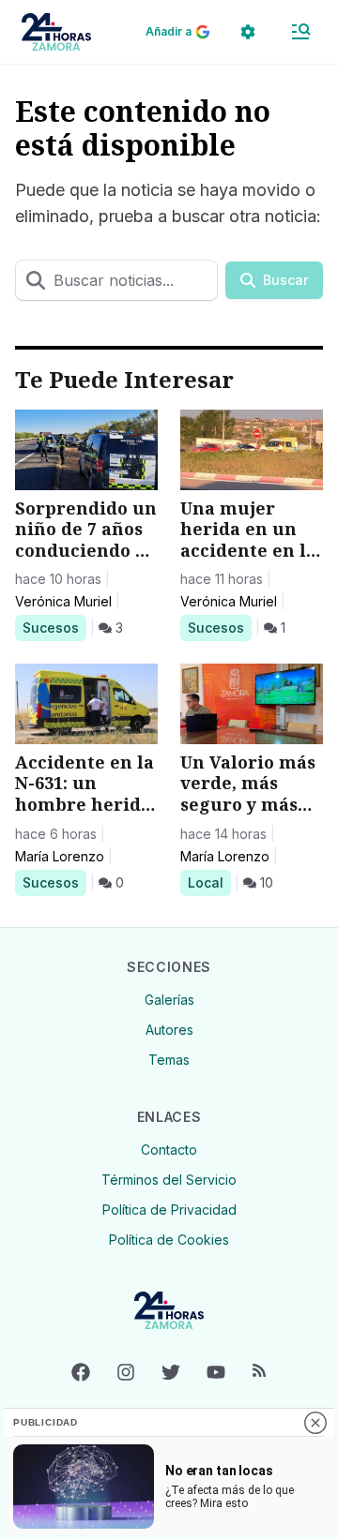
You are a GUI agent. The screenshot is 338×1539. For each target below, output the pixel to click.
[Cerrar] (315, 1423)
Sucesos (54, 627)
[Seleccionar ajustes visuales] (248, 32)
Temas (169, 1060)
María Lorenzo (59, 856)
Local (209, 882)
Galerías (169, 1000)
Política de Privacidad (169, 1210)
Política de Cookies (169, 1240)
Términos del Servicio (169, 1180)
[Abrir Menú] (300, 31)
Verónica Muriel (63, 601)
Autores (169, 1030)
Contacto (169, 1150)
